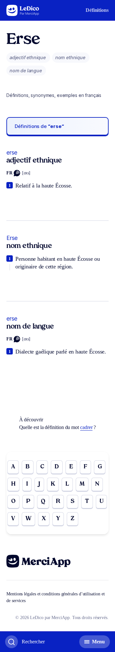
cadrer (86, 427)
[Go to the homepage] (22, 10)
